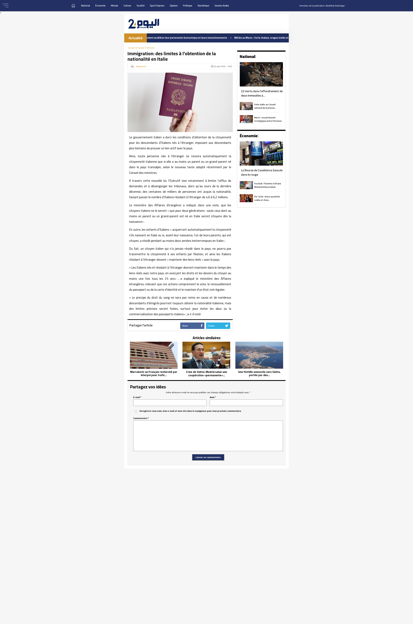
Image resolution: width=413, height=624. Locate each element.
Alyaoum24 (141, 66)
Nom (213, 397)
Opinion (174, 5)
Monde (114, 5)
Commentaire (141, 418)
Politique (187, 5)
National (85, 5)
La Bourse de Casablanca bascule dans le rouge (261, 172)
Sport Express (157, 5)
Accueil (131, 48)
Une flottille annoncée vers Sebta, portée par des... (259, 373)
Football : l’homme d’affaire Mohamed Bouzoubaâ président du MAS (267, 185)
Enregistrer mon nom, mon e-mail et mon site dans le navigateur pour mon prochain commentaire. (191, 411)
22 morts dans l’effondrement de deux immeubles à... (262, 93)
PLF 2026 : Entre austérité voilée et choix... (267, 198)
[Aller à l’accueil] (143, 23)
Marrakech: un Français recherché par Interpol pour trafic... (153, 373)
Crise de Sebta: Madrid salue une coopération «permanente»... (206, 373)
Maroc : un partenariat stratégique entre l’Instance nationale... (268, 119)
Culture (127, 5)
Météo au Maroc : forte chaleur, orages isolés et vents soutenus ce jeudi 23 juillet (257, 37)
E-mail (137, 397)
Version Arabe (222, 5)
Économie (100, 5)
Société (141, 5)
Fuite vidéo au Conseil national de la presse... (265, 106)
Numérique (203, 5)
